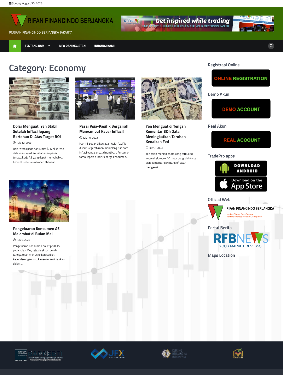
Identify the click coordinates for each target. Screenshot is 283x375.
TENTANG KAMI (35, 45)
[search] (271, 46)
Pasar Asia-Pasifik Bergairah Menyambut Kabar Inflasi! (103, 129)
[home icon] (15, 46)
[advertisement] (197, 23)
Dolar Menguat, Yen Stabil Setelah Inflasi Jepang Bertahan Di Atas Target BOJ (37, 131)
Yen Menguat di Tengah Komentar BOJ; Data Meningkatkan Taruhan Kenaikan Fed (166, 134)
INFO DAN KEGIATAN (72, 45)
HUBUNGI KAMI (104, 45)
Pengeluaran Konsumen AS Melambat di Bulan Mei (36, 231)
